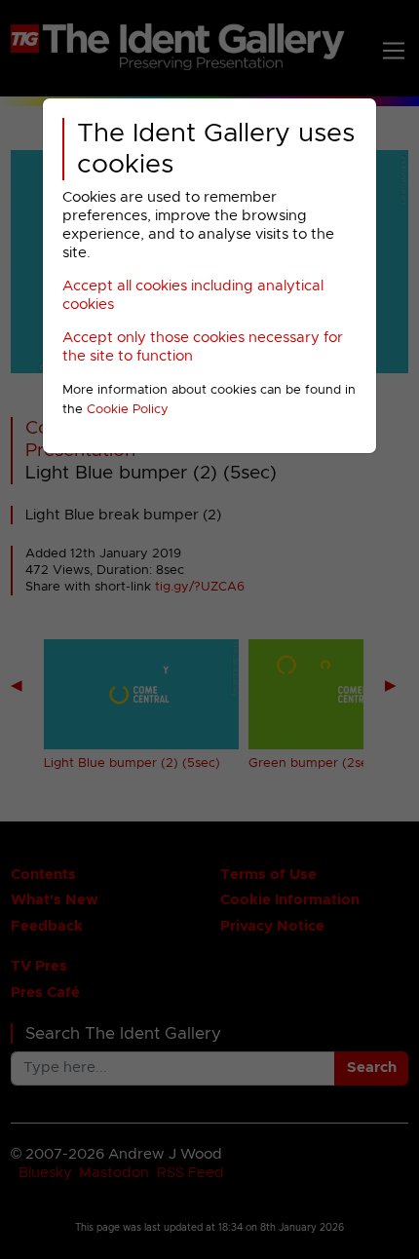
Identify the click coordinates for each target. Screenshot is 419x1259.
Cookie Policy (128, 409)
